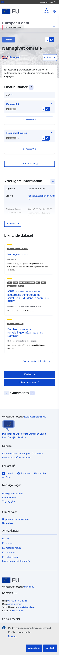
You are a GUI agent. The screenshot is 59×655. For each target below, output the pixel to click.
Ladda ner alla (28, 163)
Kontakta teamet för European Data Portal (22, 453)
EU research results (11, 548)
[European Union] (28, 580)
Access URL (31, 120)
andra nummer (14, 604)
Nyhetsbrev (7, 523)
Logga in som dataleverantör (16, 561)
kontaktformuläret (26, 607)
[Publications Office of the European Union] (28, 424)
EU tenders (7, 543)
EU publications (10, 557)
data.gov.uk (15, 57)
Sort (8, 95)
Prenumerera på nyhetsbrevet (16, 457)
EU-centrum (17, 610)
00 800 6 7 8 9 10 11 (17, 601)
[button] (48, 2)
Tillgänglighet (8, 501)
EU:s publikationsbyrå (35, 417)
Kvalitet (28, 374)
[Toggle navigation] (53, 26)
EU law (5, 538)
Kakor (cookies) (9, 497)
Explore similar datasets (36, 361)
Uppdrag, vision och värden (15, 519)
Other (8, 477)
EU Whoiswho (9, 552)
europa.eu (29, 587)
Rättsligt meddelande (12, 493)
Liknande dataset (27, 382)
